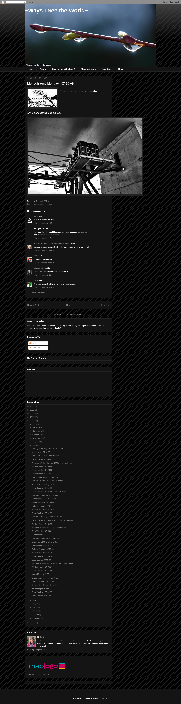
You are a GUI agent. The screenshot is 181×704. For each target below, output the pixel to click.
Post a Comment (38, 293)
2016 (32, 406)
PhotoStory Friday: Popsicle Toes (45, 456)
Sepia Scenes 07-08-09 (41, 560)
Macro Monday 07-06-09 (41, 574)
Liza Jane (107, 69)
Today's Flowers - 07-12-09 (43, 549)
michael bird (39, 268)
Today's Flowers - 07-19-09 (43, 506)
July (34, 445)
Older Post (104, 305)
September (37, 438)
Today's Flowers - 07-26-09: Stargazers (48, 481)
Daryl (36, 256)
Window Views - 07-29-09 (42, 466)
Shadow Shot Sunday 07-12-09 (44, 553)
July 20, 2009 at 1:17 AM (44, 238)
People (43, 69)
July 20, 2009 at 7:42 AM (44, 263)
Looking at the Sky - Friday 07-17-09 (47, 517)
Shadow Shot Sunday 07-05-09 (44, 585)
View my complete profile (37, 649)
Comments (35, 348)
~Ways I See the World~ (56, 10)
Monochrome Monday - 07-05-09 (45, 578)
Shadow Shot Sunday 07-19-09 (44, 510)
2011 (32, 417)
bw (35, 204)
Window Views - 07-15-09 (42, 524)
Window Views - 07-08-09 (42, 567)
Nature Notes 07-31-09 (41, 452)
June (34, 600)
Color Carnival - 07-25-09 (42, 488)
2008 (32, 623)
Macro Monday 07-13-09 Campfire (45, 538)
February (36, 615)
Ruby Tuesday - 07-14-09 (42, 531)
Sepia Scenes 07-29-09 (41, 459)
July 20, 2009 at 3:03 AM (44, 250)
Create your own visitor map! (39, 674)
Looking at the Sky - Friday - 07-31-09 (47, 448)
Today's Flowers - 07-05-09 (43, 581)
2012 (32, 413)
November (36, 431)
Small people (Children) (63, 69)
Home (31, 69)
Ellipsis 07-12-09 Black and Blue (45, 542)
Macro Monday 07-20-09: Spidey (45, 495)
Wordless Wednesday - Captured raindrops (49, 528)
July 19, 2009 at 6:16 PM (44, 223)
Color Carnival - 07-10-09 (42, 556)
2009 (32, 424)
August (35, 442)
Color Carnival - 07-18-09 (42, 513)
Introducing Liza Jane (40, 589)
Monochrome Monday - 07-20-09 (45, 499)
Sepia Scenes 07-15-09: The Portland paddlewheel (52, 520)
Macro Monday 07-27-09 (41, 474)
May (34, 604)
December (36, 427)
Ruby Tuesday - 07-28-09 (42, 470)
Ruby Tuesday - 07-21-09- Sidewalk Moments (50, 492)
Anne (36, 216)
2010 (32, 421)
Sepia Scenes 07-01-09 (41, 596)
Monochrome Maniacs (68, 91)
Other (120, 69)
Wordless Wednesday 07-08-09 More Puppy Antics (52, 563)
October (35, 435)
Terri (42, 637)
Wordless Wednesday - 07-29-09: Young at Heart (52, 463)
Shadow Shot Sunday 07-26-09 (44, 484)
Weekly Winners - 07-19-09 (43, 502)
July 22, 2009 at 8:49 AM (44, 275)
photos (51, 204)
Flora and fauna (88, 69)
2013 (32, 410)
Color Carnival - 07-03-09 (42, 592)
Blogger (105, 698)
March (35, 611)
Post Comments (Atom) (74, 314)
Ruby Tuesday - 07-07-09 (42, 571)
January (35, 618)
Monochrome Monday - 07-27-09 (45, 477)
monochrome (42, 204)
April (34, 607)
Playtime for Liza (39, 535)
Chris (36, 280)
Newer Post (33, 305)
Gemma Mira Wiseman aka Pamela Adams (52, 243)
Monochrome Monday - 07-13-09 (45, 546)
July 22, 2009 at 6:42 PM (44, 287)
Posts (33, 343)
